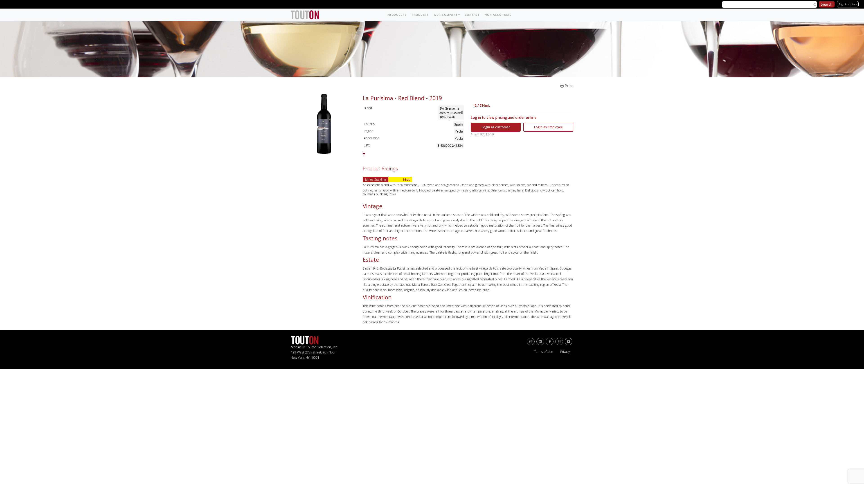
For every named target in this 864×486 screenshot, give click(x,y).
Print (568, 85)
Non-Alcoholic (498, 15)
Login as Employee (548, 127)
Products (420, 15)
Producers (397, 15)
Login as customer (496, 127)
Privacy (565, 352)
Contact (472, 15)
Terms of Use (543, 352)
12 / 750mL (481, 106)
